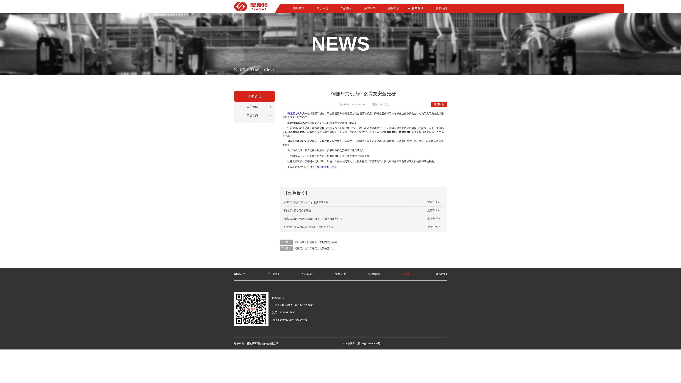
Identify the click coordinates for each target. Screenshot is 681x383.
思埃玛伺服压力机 (327, 166)
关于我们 (322, 8)
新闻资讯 (417, 8)
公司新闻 (252, 106)
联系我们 (441, 8)
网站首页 (298, 8)
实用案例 (393, 8)
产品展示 (346, 8)
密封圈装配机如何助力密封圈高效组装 (316, 242)
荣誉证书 (370, 8)
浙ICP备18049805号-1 (370, 343)
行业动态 (269, 69)
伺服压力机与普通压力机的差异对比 (314, 248)
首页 (242, 69)
